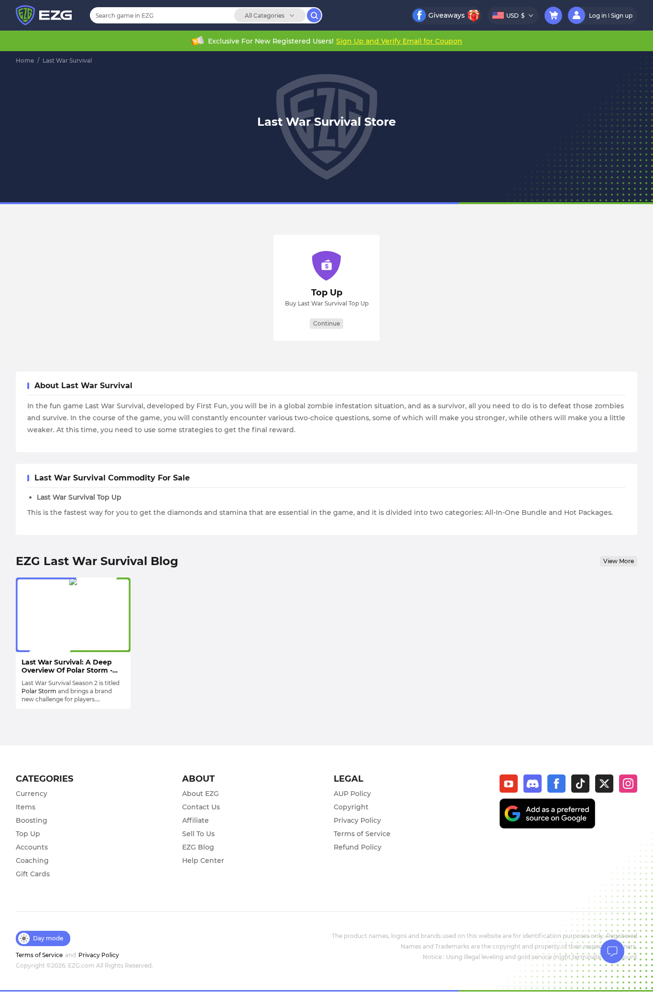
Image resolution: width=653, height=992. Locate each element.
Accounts (32, 847)
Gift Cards (33, 874)
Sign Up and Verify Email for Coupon (399, 41)
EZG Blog (198, 847)
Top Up (28, 833)
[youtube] (511, 786)
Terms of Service (362, 833)
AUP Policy (352, 793)
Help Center (203, 860)
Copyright (351, 807)
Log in (598, 15)
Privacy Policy (357, 820)
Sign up (621, 15)
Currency (31, 793)
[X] (607, 786)
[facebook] (559, 786)
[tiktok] (583, 786)
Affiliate (195, 820)
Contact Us (201, 807)
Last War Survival (67, 60)
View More (618, 561)
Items (25, 807)
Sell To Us (198, 833)
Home (25, 60)
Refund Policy (357, 847)
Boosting (31, 820)
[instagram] (628, 786)
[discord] (535, 786)
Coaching (32, 860)
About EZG (200, 793)
